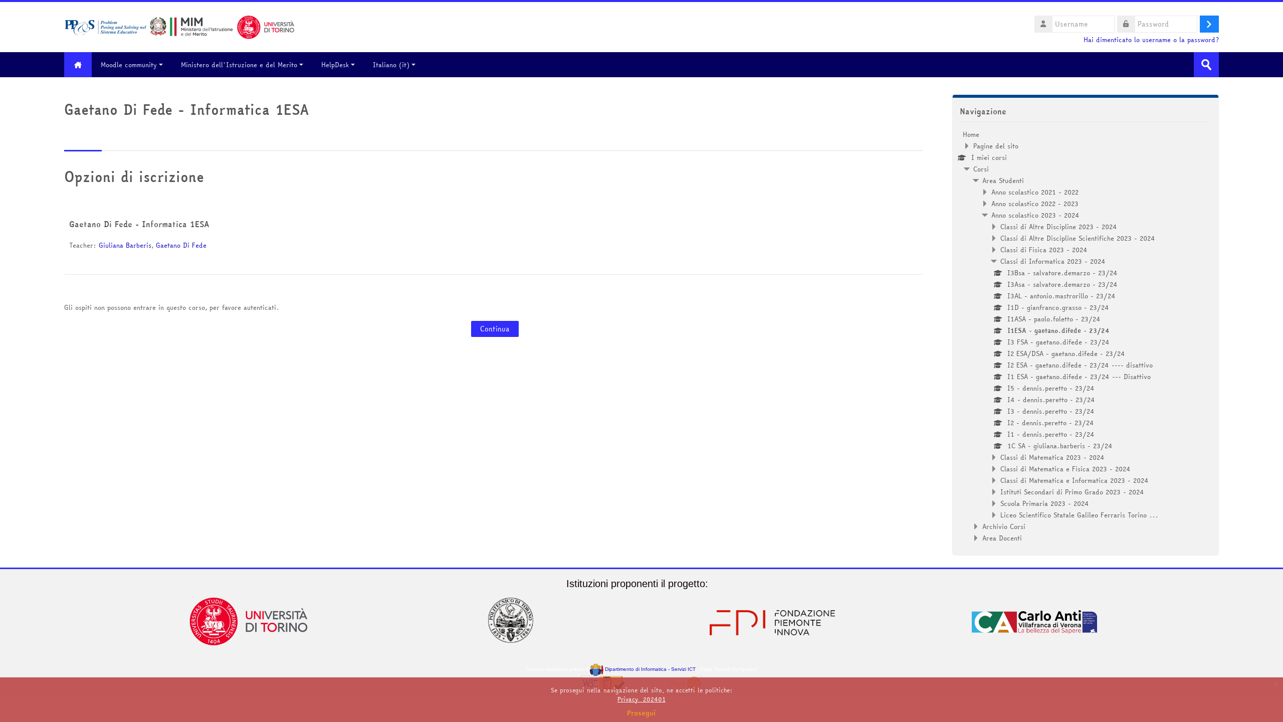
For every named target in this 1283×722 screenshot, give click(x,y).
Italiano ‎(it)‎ (391, 65)
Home (971, 134)
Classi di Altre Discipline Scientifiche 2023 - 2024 (1077, 238)
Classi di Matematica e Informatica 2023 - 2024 (1074, 480)
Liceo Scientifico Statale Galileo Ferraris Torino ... (1079, 515)
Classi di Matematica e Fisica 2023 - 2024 (1065, 469)
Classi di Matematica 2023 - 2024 (1052, 457)
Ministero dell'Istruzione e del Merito (239, 65)
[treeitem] (1085, 336)
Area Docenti (1002, 538)
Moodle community (129, 65)
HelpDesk (335, 65)
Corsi (981, 169)
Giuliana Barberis (125, 245)
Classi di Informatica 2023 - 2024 (1053, 261)
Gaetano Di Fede (181, 245)
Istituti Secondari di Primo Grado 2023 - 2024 (1072, 492)
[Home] (179, 26)
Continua (495, 328)
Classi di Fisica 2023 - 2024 (1044, 250)
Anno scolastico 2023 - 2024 (1035, 215)
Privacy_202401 (641, 699)
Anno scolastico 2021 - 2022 (1035, 192)
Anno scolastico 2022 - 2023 (1035, 204)
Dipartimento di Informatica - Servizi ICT (649, 669)
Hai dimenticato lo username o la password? (1151, 40)
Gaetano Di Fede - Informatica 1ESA (139, 224)
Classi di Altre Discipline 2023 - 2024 (1058, 227)
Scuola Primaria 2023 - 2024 (1044, 503)
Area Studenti (1003, 180)
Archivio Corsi (1003, 526)
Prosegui (641, 712)
